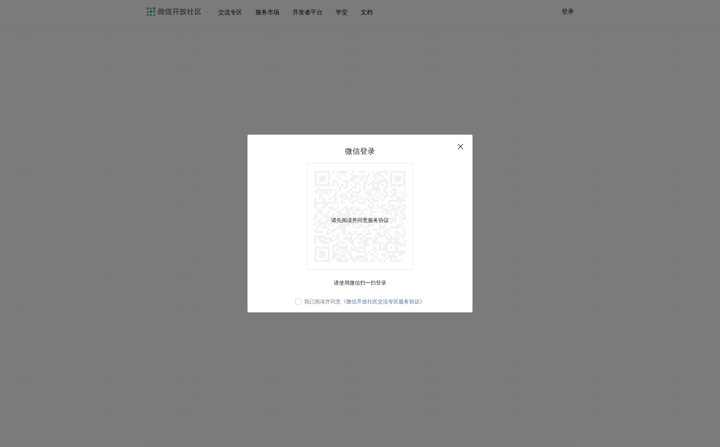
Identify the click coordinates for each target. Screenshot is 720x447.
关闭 (461, 147)
